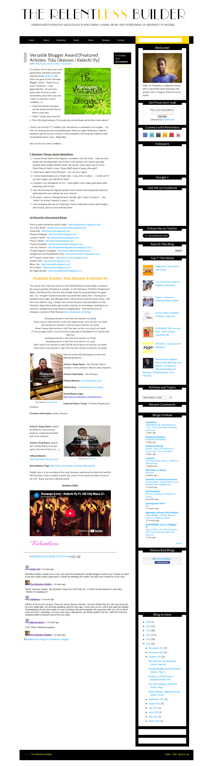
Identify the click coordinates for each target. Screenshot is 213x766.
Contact (121, 40)
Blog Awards (41, 64)
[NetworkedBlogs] (162, 559)
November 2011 (156, 652)
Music (91, 40)
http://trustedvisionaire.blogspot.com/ (66, 244)
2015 (148, 626)
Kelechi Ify (51, 64)
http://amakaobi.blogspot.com (62, 234)
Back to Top (183, 754)
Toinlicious (49, 76)
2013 (148, 635)
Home (31, 40)
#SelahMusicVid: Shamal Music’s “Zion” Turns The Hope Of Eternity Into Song (161, 427)
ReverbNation (52, 402)
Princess (150, 472)
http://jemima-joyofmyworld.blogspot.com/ (67, 227)
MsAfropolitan (153, 491)
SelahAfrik (151, 422)
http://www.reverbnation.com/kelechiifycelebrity (73, 465)
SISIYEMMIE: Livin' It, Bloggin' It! (161, 525)
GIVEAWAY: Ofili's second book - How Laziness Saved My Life (167, 331)
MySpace (91, 459)
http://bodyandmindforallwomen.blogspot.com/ (70, 247)
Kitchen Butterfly (154, 446)
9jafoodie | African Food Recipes (162, 512)
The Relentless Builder (41, 754)
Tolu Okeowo (66, 64)
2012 (148, 639)
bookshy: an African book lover (161, 479)
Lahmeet (150, 458)
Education (61, 40)
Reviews (106, 40)
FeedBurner (168, 119)
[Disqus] (77, 600)
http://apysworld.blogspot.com (59, 241)
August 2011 (155, 703)
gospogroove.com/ (155, 503)
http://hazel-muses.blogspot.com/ (72, 257)
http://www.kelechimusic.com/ (44, 459)
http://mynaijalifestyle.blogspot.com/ (65, 271)
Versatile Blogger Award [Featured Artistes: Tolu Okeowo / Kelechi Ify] (64, 57)
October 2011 (155, 657)
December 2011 (156, 648)
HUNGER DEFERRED (156, 439)
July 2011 (153, 708)
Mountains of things (156, 470)
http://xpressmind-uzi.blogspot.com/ (83, 254)
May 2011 (154, 716)
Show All (179, 543)
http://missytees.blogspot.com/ (55, 264)
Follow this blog (162, 562)
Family (76, 40)
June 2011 (154, 712)
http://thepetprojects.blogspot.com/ (84, 224)
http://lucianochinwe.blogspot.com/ (63, 237)
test (147, 506)
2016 (148, 622)
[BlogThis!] (73, 556)
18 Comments (121, 61)
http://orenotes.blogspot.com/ (56, 267)
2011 (148, 643)
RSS (175, 754)
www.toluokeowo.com (91, 380)
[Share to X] (76, 556)
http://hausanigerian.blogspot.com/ (74, 250)
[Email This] (70, 556)
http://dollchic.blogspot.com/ (57, 261)
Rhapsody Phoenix (155, 437)
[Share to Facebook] (79, 556)
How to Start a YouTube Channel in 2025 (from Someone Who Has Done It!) (162, 532)
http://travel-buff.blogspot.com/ (56, 231)
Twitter (168, 754)
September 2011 (157, 699)
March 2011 (154, 721)
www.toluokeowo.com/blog (77, 312)
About (46, 40)
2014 (148, 630)
